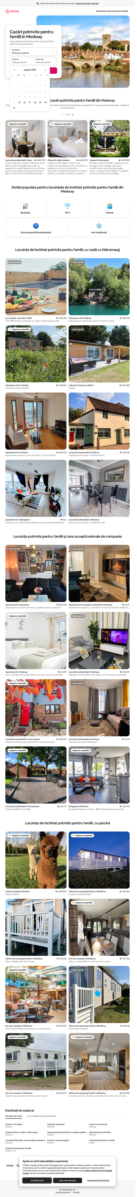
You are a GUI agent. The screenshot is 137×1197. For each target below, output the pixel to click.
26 (25, 102)
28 (35, 102)
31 (14, 108)
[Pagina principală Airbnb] (12, 11)
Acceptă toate (37, 1180)
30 (45, 102)
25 (19, 102)
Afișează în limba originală (87, 3)
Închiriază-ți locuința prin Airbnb (112, 11)
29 (40, 102)
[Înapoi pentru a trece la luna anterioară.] (14, 70)
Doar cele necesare (67, 1180)
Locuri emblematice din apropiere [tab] (41, 1116)
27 (30, 102)
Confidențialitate (63, 1192)
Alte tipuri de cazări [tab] (13, 1116)
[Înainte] (72, 115)
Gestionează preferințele (98, 1180)
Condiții (76, 1192)
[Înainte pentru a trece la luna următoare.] (45, 70)
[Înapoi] (62, 115)
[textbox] (21, 62)
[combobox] (33, 53)
